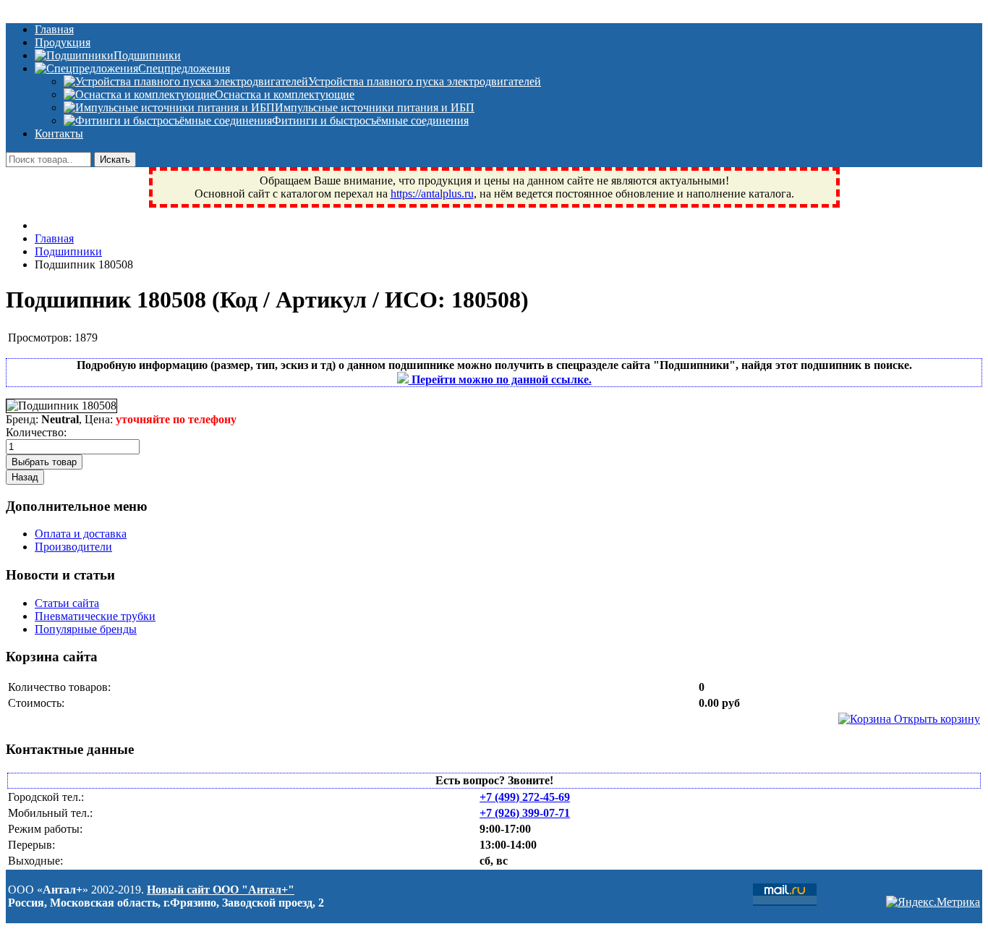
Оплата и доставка (81, 533)
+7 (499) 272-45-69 (525, 797)
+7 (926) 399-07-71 (525, 813)
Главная (54, 29)
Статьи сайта (67, 603)
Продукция (62, 42)
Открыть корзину (935, 719)
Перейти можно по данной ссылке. (500, 379)
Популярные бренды (86, 629)
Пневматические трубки (95, 616)
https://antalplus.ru (432, 193)
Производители (73, 546)
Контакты (59, 133)
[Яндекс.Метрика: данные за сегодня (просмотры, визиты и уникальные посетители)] (933, 902)
